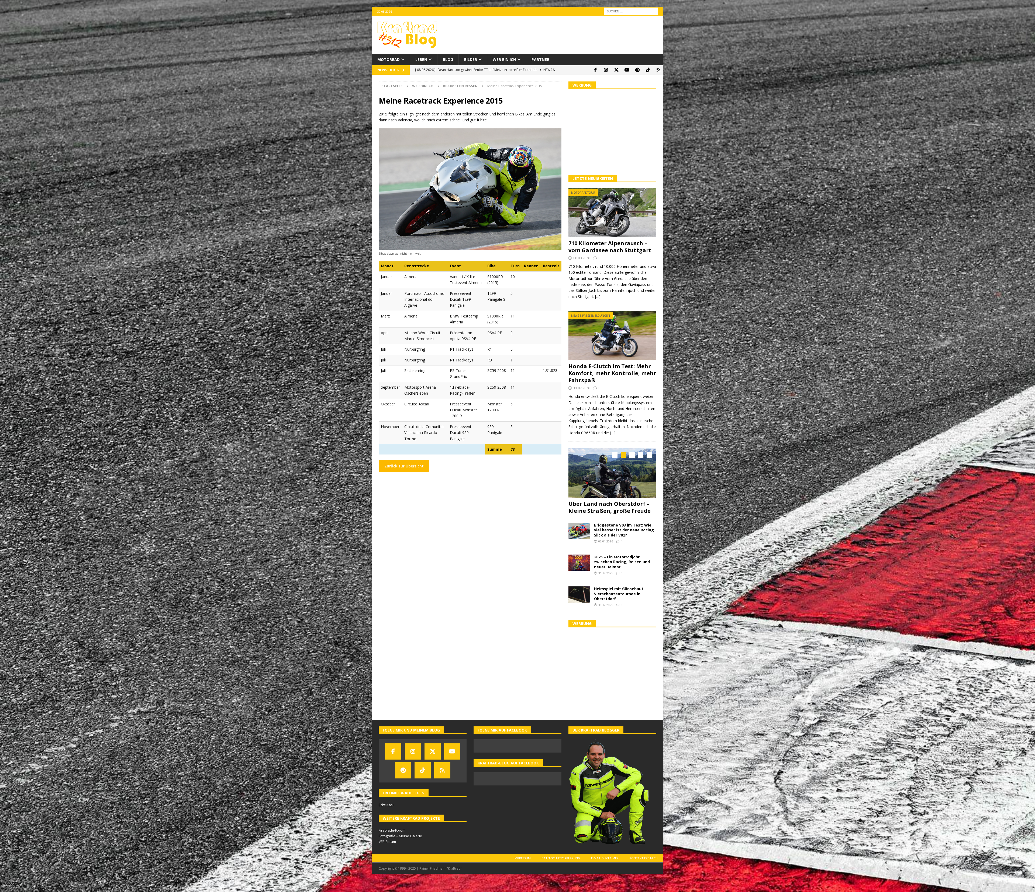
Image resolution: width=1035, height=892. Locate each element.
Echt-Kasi (386, 810)
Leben (421, 59)
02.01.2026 (605, 547)
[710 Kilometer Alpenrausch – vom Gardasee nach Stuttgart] (612, 212)
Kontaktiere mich (643, 864)
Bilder (470, 59)
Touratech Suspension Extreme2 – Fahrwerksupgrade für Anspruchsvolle (610, 510)
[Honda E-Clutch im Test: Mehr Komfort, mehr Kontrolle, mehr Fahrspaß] (612, 335)
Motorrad (388, 59)
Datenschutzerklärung (560, 864)
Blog (448, 59)
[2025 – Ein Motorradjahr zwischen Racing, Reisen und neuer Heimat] (579, 568)
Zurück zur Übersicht (404, 466)
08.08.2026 (581, 257)
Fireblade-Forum (392, 835)
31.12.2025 (605, 578)
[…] (598, 296)
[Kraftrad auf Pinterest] (637, 70)
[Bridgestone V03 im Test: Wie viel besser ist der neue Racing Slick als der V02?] (579, 536)
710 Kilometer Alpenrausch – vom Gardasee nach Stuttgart (609, 247)
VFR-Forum (387, 847)
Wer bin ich (504, 59)
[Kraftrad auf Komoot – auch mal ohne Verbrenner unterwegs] (658, 70)
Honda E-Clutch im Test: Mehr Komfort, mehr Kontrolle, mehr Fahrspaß (612, 373)
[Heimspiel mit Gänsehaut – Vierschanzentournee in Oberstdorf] (579, 600)
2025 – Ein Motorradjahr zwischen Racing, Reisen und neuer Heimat (622, 567)
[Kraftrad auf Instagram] (605, 70)
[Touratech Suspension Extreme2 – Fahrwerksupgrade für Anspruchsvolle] (612, 473)
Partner (540, 59)
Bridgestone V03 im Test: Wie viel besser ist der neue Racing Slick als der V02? (624, 535)
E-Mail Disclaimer (605, 864)
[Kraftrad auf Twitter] (616, 70)
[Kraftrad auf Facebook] (595, 70)
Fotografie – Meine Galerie (400, 841)
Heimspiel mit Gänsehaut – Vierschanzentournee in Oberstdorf (620, 599)
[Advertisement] (612, 131)
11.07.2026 (581, 387)
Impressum (522, 864)
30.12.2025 (605, 610)
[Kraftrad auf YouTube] (627, 70)
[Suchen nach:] (631, 10)
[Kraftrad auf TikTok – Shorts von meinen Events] (648, 70)
